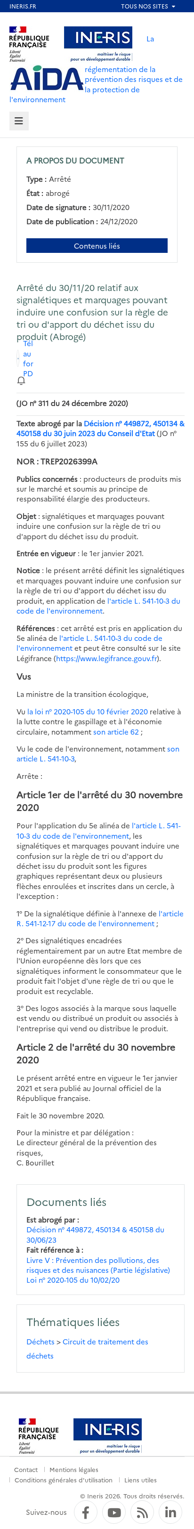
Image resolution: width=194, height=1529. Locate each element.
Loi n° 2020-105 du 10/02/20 (73, 1280)
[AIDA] (47, 78)
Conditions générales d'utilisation (64, 1479)
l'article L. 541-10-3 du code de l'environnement (98, 605)
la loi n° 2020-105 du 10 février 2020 (87, 711)
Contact (26, 1469)
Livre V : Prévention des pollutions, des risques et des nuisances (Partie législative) (98, 1265)
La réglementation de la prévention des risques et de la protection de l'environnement (96, 68)
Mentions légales (73, 1469)
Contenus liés (97, 246)
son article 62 (116, 731)
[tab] (19, 121)
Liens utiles (140, 1479)
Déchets (40, 1341)
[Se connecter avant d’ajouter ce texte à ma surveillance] (21, 379)
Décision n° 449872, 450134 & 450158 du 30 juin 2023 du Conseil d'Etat (100, 428)
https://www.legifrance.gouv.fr (106, 658)
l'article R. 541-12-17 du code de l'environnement (100, 918)
